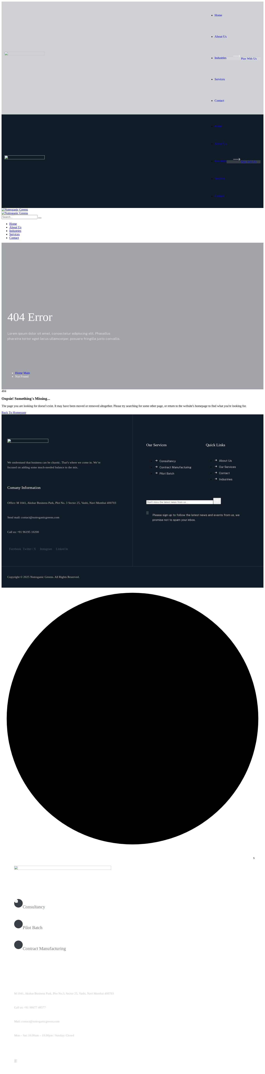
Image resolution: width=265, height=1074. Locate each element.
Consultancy (34, 906)
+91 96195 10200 (28, 532)
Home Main (22, 373)
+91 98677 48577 (35, 1007)
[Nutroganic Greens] (15, 209)
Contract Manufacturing (44, 948)
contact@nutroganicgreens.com (40, 1021)
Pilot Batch (32, 927)
